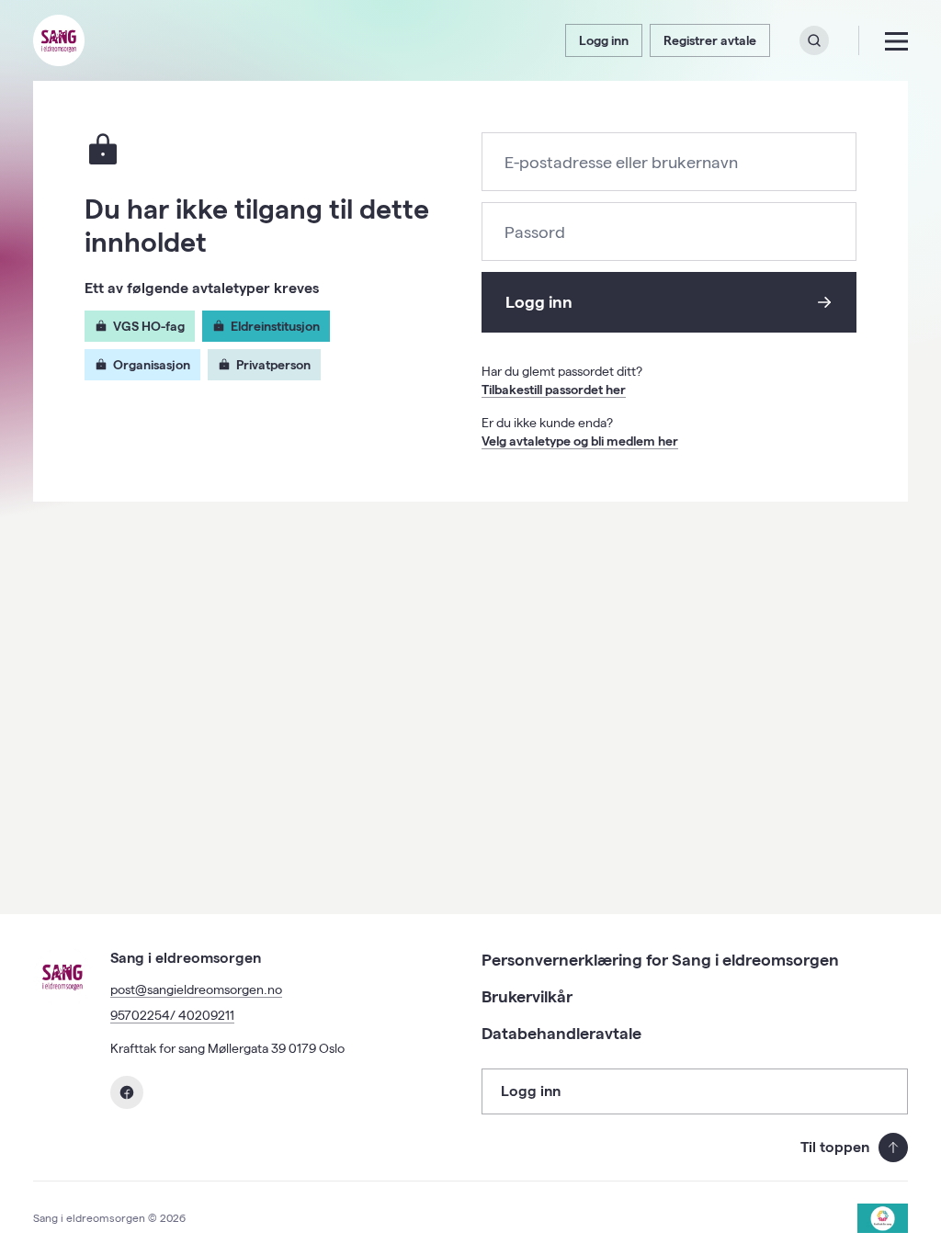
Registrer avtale (709, 40)
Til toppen (834, 1147)
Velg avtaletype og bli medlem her (580, 441)
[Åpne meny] (896, 40)
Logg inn (604, 40)
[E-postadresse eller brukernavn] (669, 163)
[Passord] (669, 233)
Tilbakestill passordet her (554, 389)
